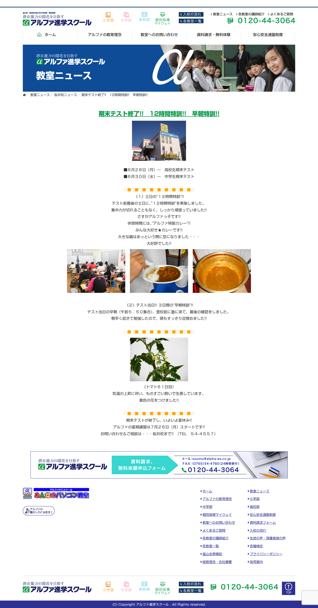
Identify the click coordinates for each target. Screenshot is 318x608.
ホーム (50, 35)
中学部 (207, 506)
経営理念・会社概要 (217, 562)
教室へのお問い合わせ (159, 35)
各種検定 (256, 546)
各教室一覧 (211, 546)
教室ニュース (223, 14)
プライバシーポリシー (266, 554)
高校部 (255, 506)
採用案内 (256, 562)
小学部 (255, 499)
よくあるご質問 (281, 14)
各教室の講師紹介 (251, 14)
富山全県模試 (212, 554)
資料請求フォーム (263, 522)
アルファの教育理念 (105, 35)
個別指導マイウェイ (217, 514)
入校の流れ (258, 530)
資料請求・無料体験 (213, 35)
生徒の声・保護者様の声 (268, 538)
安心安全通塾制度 (268, 35)
